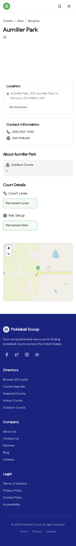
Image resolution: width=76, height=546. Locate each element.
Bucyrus (33, 21)
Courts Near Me (14, 386)
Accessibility (11, 504)
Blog (6, 452)
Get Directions (18, 107)
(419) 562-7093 (23, 132)
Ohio (20, 21)
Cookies (51, 532)
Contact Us (11, 438)
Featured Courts (14, 393)
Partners (9, 445)
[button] (38, 268)
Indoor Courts (12, 400)
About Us (9, 431)
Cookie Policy (12, 497)
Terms (24, 532)
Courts (8, 21)
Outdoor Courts (14, 407)
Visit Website (21, 138)
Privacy (37, 532)
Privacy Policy (12, 490)
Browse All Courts (15, 380)
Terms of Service (15, 483)
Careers (8, 459)
